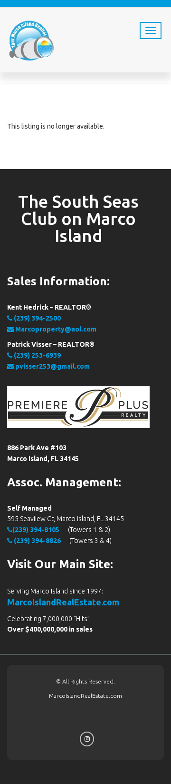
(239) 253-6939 (36, 355)
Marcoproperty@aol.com (55, 329)
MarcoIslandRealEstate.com (63, 602)
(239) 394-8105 (35, 529)
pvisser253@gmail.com (52, 366)
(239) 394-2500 (36, 318)
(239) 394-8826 (36, 540)
